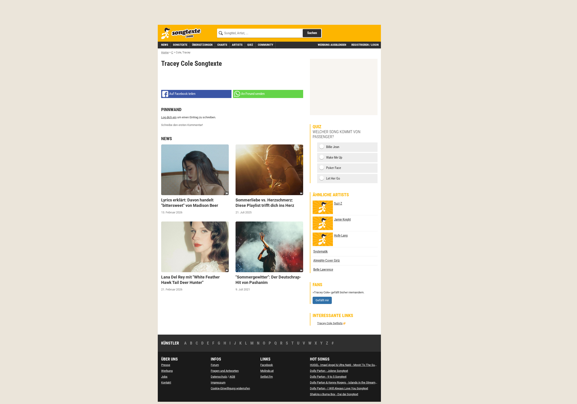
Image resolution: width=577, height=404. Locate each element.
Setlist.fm (266, 376)
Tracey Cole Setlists (330, 323)
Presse (165, 365)
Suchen (312, 33)
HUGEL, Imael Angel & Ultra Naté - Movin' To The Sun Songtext (349, 365)
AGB (232, 376)
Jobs (164, 376)
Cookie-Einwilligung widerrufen (230, 388)
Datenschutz (219, 376)
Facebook (266, 365)
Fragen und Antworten (225, 370)
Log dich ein (168, 117)
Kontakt (166, 382)
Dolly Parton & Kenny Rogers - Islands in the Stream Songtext (348, 382)
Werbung (167, 370)
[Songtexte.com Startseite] (182, 33)
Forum (215, 365)
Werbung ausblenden (332, 44)
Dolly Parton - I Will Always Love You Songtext (339, 388)
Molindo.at (267, 370)
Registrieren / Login (365, 44)
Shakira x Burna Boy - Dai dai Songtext (334, 394)
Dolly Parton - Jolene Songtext (329, 370)
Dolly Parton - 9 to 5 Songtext (328, 376)
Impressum (218, 382)
